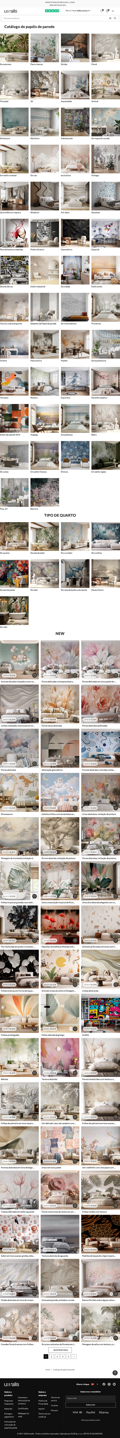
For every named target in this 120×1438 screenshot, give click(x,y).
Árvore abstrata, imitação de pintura (58, 858)
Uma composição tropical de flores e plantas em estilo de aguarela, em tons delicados (59, 902)
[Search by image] (110, 18)
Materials (8, 1409)
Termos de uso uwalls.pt (44, 1415)
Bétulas (4, 1079)
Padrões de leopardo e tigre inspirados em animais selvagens (99, 1256)
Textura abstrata (49, 1079)
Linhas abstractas (90, 990)
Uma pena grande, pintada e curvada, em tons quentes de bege (59, 1300)
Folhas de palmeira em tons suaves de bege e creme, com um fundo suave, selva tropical (99, 1123)
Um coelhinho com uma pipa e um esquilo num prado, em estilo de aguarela (99, 1167)
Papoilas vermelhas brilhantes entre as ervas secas (59, 946)
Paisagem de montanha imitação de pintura (18, 858)
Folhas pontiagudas (10, 1035)
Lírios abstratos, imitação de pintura (99, 814)
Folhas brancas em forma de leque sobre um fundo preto (18, 990)
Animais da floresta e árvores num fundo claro (99, 946)
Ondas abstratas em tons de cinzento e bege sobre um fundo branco (18, 1300)
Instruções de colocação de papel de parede (10, 1424)
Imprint (41, 1409)
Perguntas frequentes (8, 1402)
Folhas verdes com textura (94, 1211)
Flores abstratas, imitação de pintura (99, 858)
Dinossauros (7, 814)
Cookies (54, 1405)
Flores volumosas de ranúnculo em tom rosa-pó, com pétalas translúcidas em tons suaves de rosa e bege (59, 1211)
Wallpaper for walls (23, 1415)
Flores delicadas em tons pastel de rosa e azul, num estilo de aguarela (99, 681)
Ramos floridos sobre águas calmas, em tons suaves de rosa (99, 1300)
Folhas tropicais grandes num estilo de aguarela (18, 902)
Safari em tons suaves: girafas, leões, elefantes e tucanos (18, 1256)
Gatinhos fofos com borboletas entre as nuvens (59, 814)
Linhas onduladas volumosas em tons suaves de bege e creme (18, 725)
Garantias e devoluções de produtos (24, 1400)
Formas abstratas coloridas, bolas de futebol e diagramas (99, 770)
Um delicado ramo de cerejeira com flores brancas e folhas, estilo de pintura (59, 1123)
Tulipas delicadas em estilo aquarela (17, 1211)
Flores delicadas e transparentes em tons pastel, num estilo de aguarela (59, 681)
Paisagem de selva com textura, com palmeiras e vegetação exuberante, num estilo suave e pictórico (99, 1344)
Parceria (54, 1410)
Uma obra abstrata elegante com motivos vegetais (99, 902)
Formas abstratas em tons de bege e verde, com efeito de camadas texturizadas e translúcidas (18, 1167)
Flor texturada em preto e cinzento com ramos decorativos (18, 946)
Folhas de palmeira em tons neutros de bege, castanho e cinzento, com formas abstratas (18, 1123)
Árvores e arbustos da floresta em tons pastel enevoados (59, 1344)
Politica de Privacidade (43, 1402)
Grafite (85, 1035)
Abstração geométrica (52, 770)
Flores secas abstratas (52, 725)
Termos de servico (55, 1399)
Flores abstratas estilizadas (94, 725)
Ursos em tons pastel (51, 1167)
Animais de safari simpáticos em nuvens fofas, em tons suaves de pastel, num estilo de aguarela (18, 681)
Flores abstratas (8, 770)
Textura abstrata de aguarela (55, 1256)
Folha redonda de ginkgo (53, 1035)
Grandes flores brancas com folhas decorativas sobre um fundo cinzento (18, 1344)
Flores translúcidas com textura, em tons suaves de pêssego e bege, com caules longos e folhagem (99, 1079)
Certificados (23, 1408)
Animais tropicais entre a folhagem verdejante (59, 990)
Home (47, 1370)
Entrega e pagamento (9, 1415)
